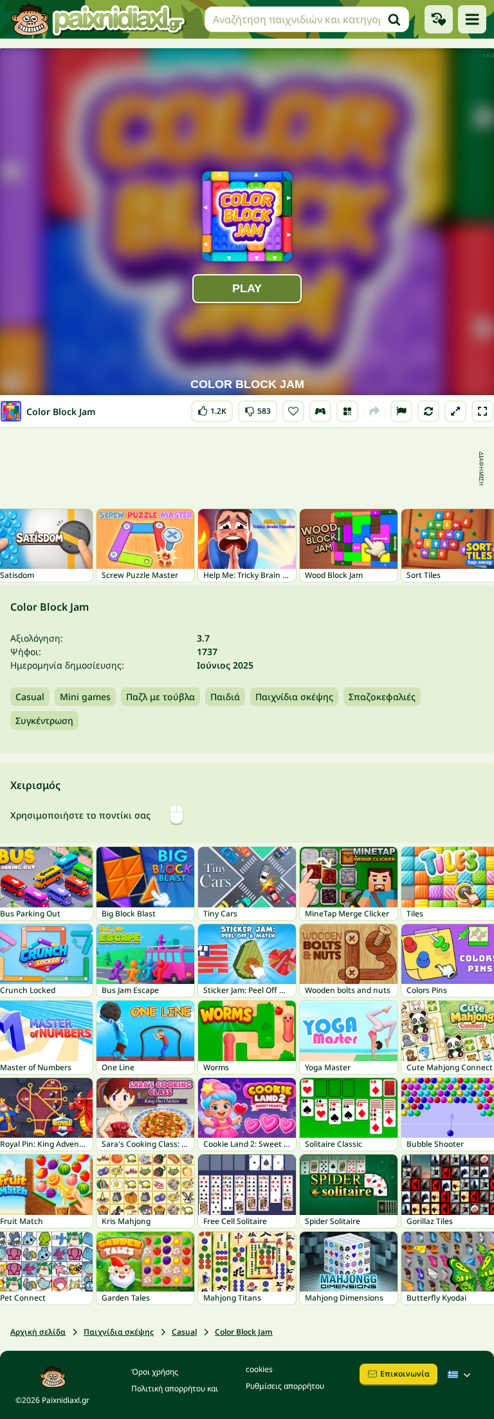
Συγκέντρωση (44, 720)
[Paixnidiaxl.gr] (98, 19)
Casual (29, 697)
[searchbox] (307, 19)
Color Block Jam (244, 1331)
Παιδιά (225, 697)
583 (257, 408)
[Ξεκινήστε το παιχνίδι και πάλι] (428, 411)
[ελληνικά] (461, 1375)
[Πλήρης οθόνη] (482, 411)
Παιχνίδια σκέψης (294, 697)
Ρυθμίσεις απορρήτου (285, 1385)
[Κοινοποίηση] (374, 411)
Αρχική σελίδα (38, 1331)
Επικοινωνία (405, 1373)
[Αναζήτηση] (394, 19)
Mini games (85, 697)
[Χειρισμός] (320, 411)
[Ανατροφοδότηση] (401, 411)
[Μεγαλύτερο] (455, 411)
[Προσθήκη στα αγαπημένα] (293, 411)
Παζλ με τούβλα (160, 697)
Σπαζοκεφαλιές (382, 697)
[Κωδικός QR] (347, 411)
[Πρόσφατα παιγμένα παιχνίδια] (439, 19)
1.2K (212, 408)
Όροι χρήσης (154, 1371)
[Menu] (472, 19)
